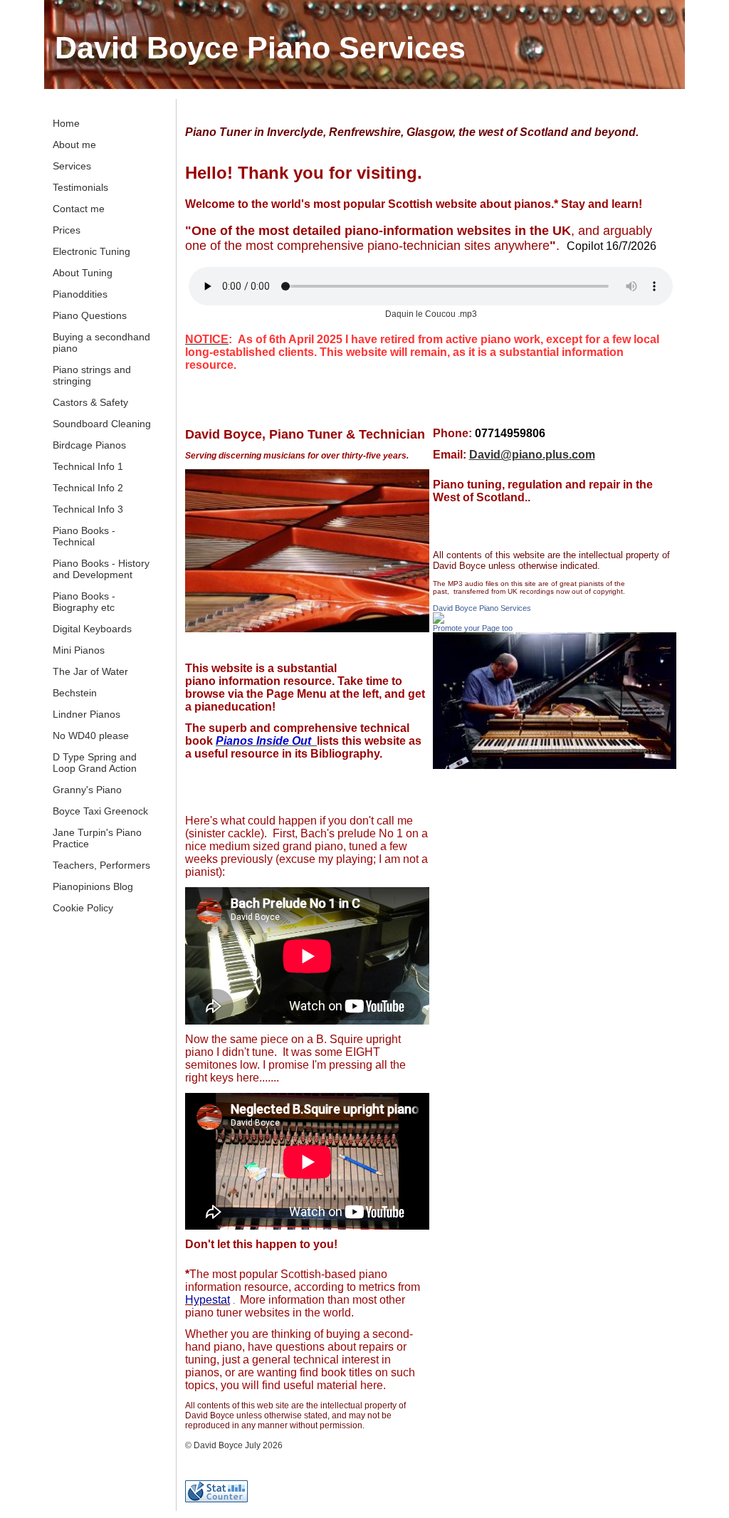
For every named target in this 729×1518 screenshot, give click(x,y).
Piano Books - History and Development (101, 569)
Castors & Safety (90, 402)
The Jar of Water (90, 671)
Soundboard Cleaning (102, 423)
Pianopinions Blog (93, 886)
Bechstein (75, 692)
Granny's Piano (87, 789)
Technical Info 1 (88, 466)
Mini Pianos (79, 650)
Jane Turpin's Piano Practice (97, 838)
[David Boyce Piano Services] (438, 621)
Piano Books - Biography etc (84, 601)
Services (72, 166)
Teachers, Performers (101, 865)
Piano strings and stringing (92, 375)
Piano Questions (90, 315)
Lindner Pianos (86, 714)
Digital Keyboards (92, 628)
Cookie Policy (83, 908)
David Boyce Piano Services (260, 48)
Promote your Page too (473, 628)
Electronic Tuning (91, 251)
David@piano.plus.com (532, 455)
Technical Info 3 (88, 509)
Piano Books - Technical (84, 536)
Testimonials (80, 187)
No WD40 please (91, 735)
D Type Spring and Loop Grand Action (95, 762)
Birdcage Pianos (89, 445)
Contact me (79, 208)
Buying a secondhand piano (101, 342)
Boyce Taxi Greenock (100, 811)
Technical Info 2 (88, 487)
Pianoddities (80, 294)
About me (74, 144)
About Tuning (82, 272)
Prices (66, 230)
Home (66, 123)
